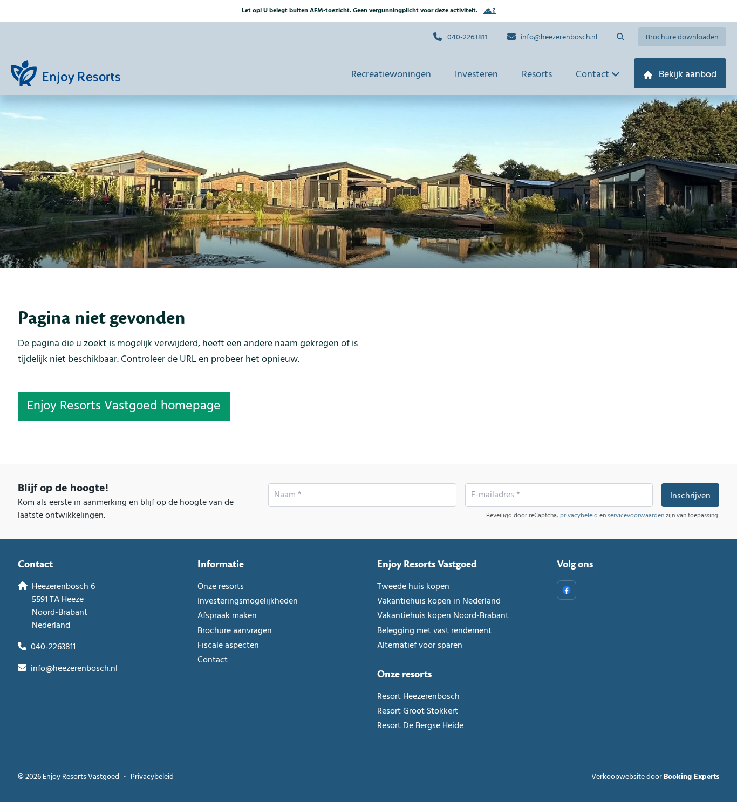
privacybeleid (579, 515)
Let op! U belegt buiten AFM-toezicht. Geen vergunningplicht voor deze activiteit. (359, 10)
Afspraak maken (227, 615)
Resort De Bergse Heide (420, 725)
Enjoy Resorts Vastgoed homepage (124, 406)
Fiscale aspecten (228, 645)
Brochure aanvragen (234, 631)
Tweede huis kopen (413, 586)
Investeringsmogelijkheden (247, 601)
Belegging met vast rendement (434, 631)
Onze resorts (220, 586)
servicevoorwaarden (636, 515)
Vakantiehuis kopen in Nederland (439, 601)
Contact (212, 660)
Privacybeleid (152, 777)
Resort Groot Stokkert (417, 711)
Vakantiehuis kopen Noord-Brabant (443, 615)
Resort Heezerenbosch (418, 696)
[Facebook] (566, 590)
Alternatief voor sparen (419, 645)
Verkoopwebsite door (655, 777)
